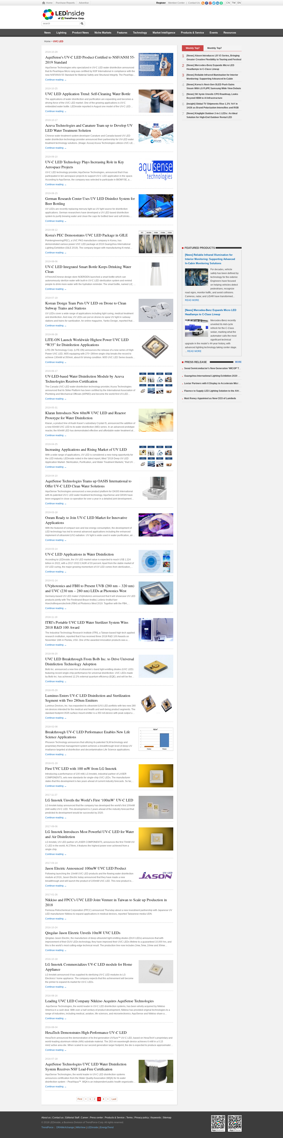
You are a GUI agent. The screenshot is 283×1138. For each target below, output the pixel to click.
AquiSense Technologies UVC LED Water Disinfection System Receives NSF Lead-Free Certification (85, 1066)
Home (49, 3)
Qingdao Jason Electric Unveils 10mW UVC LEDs (82, 932)
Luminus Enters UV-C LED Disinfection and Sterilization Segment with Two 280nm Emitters (87, 698)
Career (84, 1117)
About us (46, 1117)
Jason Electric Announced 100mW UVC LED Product (85, 868)
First (80, 1099)
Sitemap (167, 1117)
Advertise (84, 3)
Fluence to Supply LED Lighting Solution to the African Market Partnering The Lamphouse (232, 391)
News (47, 32)
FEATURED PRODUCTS (200, 247)
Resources (230, 32)
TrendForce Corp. (94, 1122)
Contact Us (194, 3)
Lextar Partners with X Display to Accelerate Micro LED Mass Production (224, 383)
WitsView (80, 1127)
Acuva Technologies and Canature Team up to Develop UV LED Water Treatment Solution (89, 128)
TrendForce (47, 1127)
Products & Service (192, 32)
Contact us (58, 1117)
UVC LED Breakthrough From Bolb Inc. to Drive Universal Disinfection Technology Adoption (89, 661)
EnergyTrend (107, 1127)
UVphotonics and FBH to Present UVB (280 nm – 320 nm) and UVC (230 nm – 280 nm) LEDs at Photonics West (89, 588)
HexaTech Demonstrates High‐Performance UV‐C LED (86, 1032)
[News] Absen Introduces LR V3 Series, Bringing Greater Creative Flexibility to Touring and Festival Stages (211, 59)
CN (228, 3)
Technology (140, 32)
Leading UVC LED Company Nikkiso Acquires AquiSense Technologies (99, 1000)
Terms (129, 1117)
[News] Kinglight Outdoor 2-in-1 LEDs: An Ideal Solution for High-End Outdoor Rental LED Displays (209, 117)
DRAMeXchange (65, 1127)
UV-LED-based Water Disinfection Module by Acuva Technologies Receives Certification (84, 379)
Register (161, 3)
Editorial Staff (72, 1117)
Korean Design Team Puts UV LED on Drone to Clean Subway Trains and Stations (85, 305)
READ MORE (192, 300)
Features (122, 32)
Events (214, 32)
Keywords (156, 1117)
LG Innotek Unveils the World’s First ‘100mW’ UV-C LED (89, 800)
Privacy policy (141, 1117)
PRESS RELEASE (196, 362)
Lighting (61, 32)
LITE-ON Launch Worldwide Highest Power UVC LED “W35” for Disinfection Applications (87, 342)
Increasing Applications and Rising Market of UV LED (86, 449)
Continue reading (56, 79)
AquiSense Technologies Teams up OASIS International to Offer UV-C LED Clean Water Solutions (88, 483)
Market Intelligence (164, 32)
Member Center (176, 3)
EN (239, 3)
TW (233, 3)
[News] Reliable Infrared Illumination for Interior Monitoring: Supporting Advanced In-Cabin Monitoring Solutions (210, 79)
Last (114, 1099)
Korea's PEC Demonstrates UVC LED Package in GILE (86, 235)
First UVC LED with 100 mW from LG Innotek (81, 768)
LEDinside (92, 1127)
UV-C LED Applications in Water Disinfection (79, 554)
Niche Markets (103, 32)
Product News (80, 32)
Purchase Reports (65, 3)
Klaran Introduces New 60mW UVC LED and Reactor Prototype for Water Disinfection (85, 415)
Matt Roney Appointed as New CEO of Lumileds (210, 398)
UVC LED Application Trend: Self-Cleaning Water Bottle (87, 93)
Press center (96, 1117)
